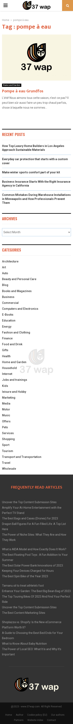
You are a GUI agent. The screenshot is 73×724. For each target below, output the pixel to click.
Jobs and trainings (14, 379)
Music (6, 415)
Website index (35, 720)
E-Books (7, 314)
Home (8, 714)
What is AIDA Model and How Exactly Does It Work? (34, 549)
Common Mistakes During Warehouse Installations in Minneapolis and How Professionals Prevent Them (36, 198)
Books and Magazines (17, 291)
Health (6, 356)
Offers (6, 421)
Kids (5, 385)
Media (6, 403)
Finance (7, 338)
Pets (5, 427)
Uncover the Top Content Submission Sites (29, 502)
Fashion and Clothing (16, 332)
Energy (6, 326)
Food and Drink (12, 344)
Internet (7, 373)
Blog (5, 285)
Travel (6, 462)
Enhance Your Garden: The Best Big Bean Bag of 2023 (36, 591)
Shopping (8, 439)
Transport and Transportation (21, 457)
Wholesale (9, 468)
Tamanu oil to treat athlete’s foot (23, 585)
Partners (19, 720)
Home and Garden (11, 85)
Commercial (10, 302)
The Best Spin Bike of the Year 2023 (25, 576)
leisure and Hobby (14, 391)
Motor (6, 409)
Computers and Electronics (20, 308)
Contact (51, 720)
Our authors (57, 714)
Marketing (8, 397)
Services (8, 433)
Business (8, 297)
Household (9, 368)
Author (19, 714)
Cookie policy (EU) (37, 714)
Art (4, 267)
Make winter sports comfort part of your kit (31, 172)
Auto (5, 273)
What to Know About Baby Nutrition (24, 643)
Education (8, 320)
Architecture (10, 261)
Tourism (7, 451)
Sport (5, 445)
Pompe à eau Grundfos (22, 91)
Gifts (5, 350)
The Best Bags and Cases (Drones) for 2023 (30, 518)
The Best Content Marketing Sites (23, 612)
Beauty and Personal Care (19, 279)
